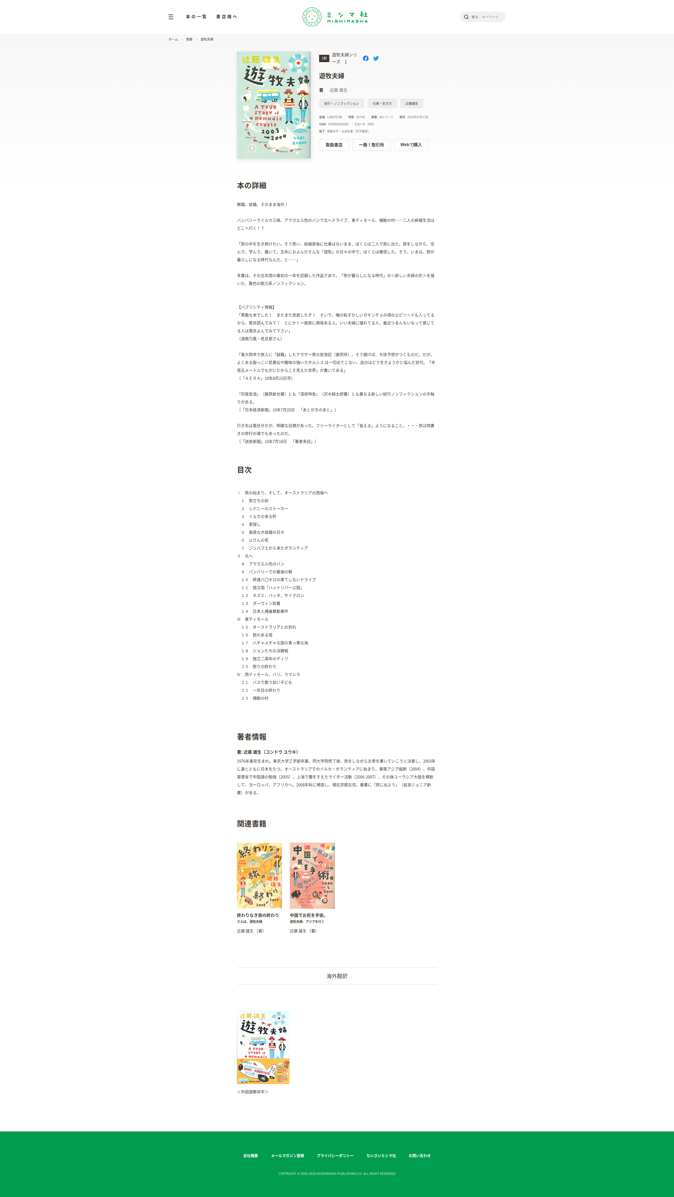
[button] (237, 886)
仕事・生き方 (382, 103)
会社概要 (250, 1156)
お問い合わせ (420, 1156)
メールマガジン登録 (287, 1156)
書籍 (189, 39)
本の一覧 (197, 16)
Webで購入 (411, 144)
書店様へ (227, 16)
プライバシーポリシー (335, 1156)
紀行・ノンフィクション (341, 103)
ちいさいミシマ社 (381, 1156)
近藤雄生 (411, 103)
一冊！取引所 (371, 145)
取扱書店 (334, 145)
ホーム (173, 39)
